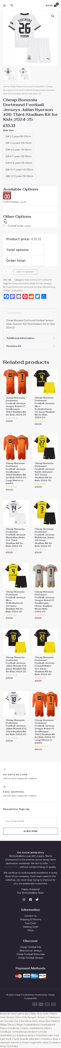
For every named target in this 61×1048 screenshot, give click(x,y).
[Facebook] (30, 899)
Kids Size (8, 130)
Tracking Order (30, 926)
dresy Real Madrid (48, 1021)
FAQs (30, 930)
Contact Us (30, 916)
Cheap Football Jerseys (30, 957)
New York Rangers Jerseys (30, 1017)
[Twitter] (37, 899)
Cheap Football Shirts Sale (30, 954)
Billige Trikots (7, 1024)
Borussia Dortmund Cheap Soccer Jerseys (30, 283)
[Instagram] (24, 899)
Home (6, 86)
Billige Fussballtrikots (27, 1024)
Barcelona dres (28, 1021)
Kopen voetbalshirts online (35, 1028)
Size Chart (30, 923)
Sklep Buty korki (39, 1013)
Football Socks (19, 225)
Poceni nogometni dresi (35, 1042)
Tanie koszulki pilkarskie (26, 1039)
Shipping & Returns (30, 919)
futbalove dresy (25, 1035)
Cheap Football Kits (13, 290)
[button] (53, 16)
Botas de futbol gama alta (14, 1013)
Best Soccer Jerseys (31, 950)
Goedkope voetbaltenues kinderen (19, 1031)
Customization (14, 201)
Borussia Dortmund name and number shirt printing (29, 287)
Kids (13, 86)
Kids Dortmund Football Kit (30, 86)
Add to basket (25, 272)
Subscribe (30, 831)
